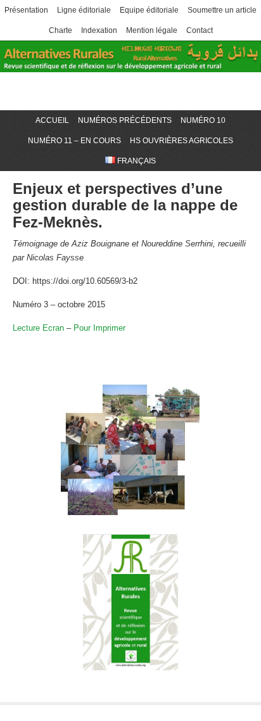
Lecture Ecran (38, 328)
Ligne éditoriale (84, 10)
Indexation (99, 30)
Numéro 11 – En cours (74, 140)
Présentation (26, 10)
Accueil (52, 120)
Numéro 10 (203, 120)
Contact (199, 30)
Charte (60, 30)
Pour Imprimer (99, 328)
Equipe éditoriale (149, 10)
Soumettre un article (222, 10)
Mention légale (151, 30)
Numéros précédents (125, 120)
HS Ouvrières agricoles (181, 140)
